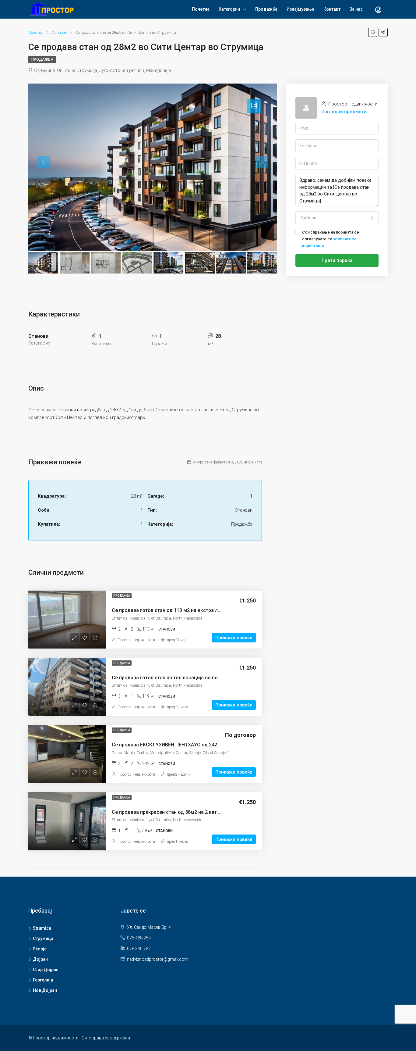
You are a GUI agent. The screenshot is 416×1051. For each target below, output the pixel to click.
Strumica (42, 928)
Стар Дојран (45, 969)
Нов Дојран (45, 990)
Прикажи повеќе (233, 637)
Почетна (201, 9)
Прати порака (337, 260)
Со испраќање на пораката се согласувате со (330, 239)
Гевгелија (43, 980)
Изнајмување (300, 9)
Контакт (331, 9)
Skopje (40, 948)
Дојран (40, 959)
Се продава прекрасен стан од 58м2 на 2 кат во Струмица (180, 812)
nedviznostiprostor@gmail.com (157, 959)
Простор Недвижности (136, 640)
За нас (356, 9)
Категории (229, 9)
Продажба (266, 9)
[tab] (254, 106)
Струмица (43, 938)
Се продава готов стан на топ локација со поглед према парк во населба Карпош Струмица (220, 678)
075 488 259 (139, 937)
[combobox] (337, 217)
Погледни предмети (344, 111)
